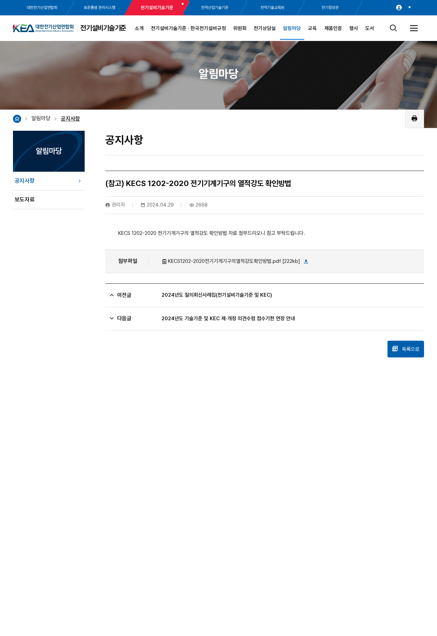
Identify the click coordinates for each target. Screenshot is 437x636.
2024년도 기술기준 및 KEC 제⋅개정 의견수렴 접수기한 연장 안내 (228, 318)
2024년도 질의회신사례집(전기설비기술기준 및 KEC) (216, 295)
